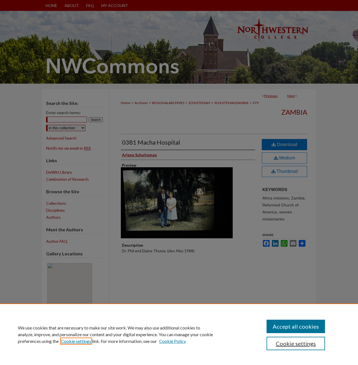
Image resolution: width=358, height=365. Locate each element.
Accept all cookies (296, 326)
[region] (179, 334)
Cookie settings (76, 341)
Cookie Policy (172, 341)
